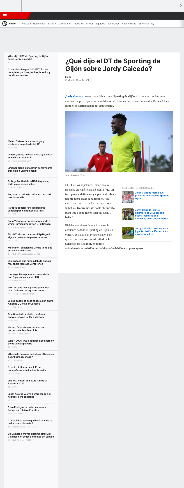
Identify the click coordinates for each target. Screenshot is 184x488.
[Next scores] (180, 6)
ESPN (18, 16)
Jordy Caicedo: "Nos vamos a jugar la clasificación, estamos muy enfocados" (152, 231)
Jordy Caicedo (74, 96)
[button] (172, 16)
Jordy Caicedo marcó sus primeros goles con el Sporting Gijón (152, 195)
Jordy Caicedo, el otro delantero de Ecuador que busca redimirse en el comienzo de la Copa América (151, 214)
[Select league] (11, 6)
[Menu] (5, 16)
